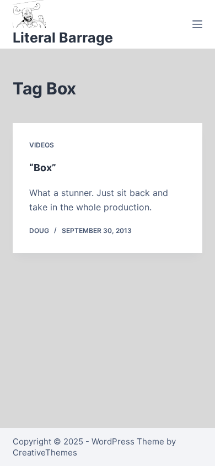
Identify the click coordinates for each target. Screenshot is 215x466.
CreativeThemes (45, 452)
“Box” (42, 167)
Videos (41, 145)
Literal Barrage (63, 37)
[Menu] (197, 24)
